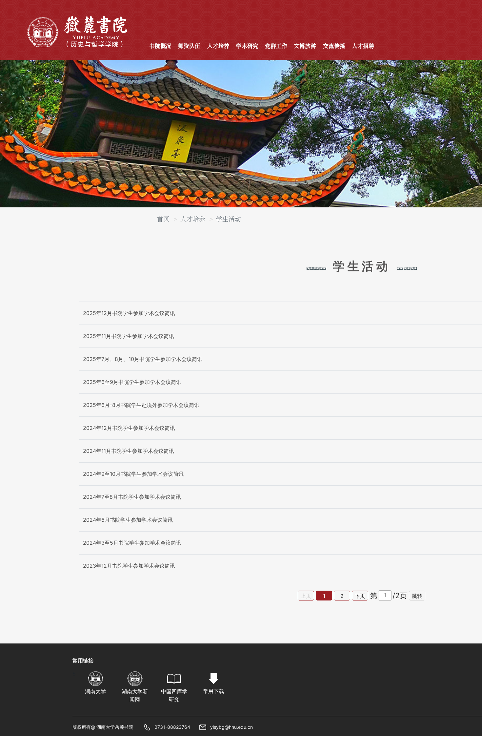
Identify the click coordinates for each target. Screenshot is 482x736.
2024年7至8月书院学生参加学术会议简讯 (132, 497)
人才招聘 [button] (363, 46)
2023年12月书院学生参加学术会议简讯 (129, 565)
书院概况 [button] (160, 46)
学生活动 (228, 219)
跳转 (417, 596)
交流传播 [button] (334, 46)
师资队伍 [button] (189, 46)
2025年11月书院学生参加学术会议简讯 (128, 336)
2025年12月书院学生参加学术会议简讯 (129, 313)
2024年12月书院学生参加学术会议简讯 (129, 428)
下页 (360, 596)
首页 (163, 219)
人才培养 (192, 219)
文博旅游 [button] (305, 46)
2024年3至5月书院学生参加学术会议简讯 (132, 542)
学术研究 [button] (247, 46)
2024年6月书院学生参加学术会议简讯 (128, 519)
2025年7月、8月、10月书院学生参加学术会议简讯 (142, 359)
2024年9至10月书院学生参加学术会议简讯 (133, 474)
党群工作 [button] (276, 46)
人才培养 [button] (218, 46)
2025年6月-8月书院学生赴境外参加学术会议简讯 (141, 405)
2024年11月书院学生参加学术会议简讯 (128, 451)
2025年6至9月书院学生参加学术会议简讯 (132, 382)
